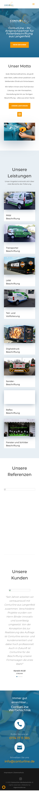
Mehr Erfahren (19, 45)
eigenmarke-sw (19, 787)
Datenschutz (19, 772)
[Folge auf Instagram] (19, 114)
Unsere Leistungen (19, 106)
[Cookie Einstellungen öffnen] (3, 788)
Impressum (8, 772)
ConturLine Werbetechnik (21, 782)
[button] (16, 676)
